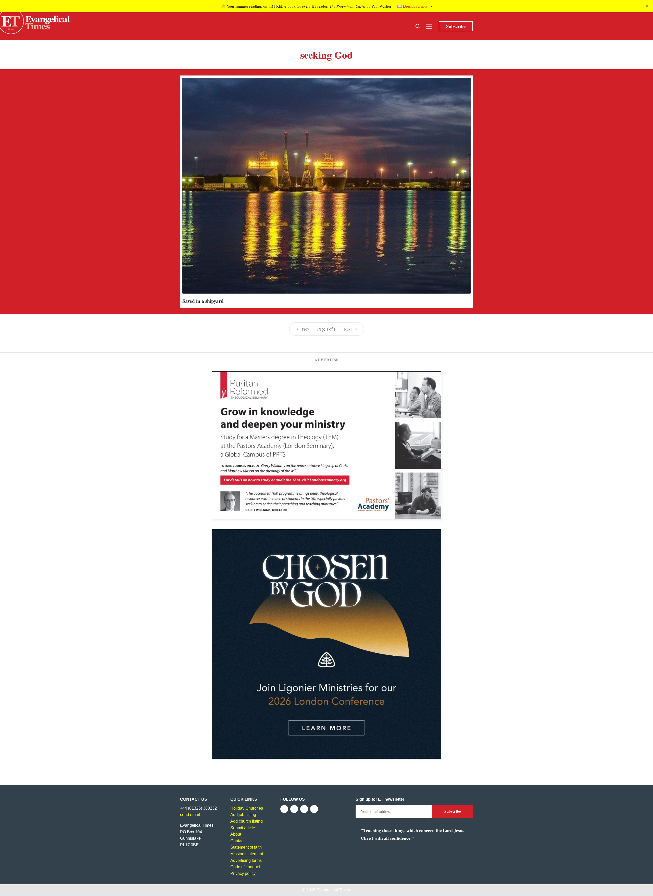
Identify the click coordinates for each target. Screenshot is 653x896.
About (235, 834)
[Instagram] (304, 809)
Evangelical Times (333, 890)
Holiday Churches (246, 808)
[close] (647, 6)
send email (190, 814)
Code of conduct (245, 867)
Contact (237, 841)
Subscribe (456, 26)
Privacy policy (243, 873)
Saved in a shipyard (203, 301)
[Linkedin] (314, 809)
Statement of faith (246, 847)
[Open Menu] (429, 26)
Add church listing (246, 821)
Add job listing (243, 814)
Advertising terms (246, 860)
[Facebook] (284, 809)
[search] (418, 26)
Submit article (242, 828)
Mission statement (246, 854)
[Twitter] (294, 809)
